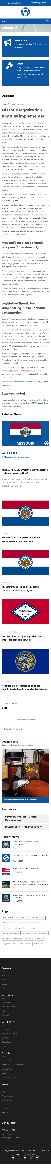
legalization (24, 917)
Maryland (29, 938)
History (4, 1046)
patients (38, 923)
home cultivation (25, 944)
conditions (20, 277)
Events (4, 1108)
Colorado (31, 928)
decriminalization (25, 923)
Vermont (6, 938)
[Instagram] (31, 1158)
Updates (5, 1104)
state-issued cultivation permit (25, 150)
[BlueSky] (25, 1158)
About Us (5, 975)
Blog (3, 1092)
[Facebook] (13, 1158)
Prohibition (38, 944)
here (39, 194)
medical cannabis (9, 923)
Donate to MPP (7, 1060)
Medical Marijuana (9, 917)
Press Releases (8, 1096)
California (7, 928)
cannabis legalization (11, 933)
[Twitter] (19, 1158)
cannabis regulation (28, 933)
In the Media (7, 1100)
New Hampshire (19, 928)
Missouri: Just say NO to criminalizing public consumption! (25, 471)
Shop (4, 1073)
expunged (16, 174)
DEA (15, 944)
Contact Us (6, 1015)
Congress (6, 944)
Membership (7, 1069)
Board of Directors (9, 1007)
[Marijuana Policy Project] (25, 15)
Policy (4, 980)
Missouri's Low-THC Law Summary (23, 827)
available (13, 280)
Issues (4, 984)
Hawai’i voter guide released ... (26, 868)
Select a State (15, 3)
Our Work (5, 1038)
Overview (5, 1029)
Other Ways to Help (9, 1077)
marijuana (43, 933)
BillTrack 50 (16, 703)
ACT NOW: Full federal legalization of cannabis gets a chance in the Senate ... (31, 883)
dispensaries (17, 938)
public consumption (21, 457)
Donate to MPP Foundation (12, 1065)
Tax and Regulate (38, 917)
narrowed (19, 186)
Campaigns (6, 1042)
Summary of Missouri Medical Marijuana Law (21, 818)
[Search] (45, 729)
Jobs (3, 1011)
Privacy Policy (30, 1154)
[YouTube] (37, 1158)
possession (39, 938)
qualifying (11, 277)
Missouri (7, 457)
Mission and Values (9, 1034)
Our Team (6, 1002)
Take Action (6, 988)
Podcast (5, 1112)
